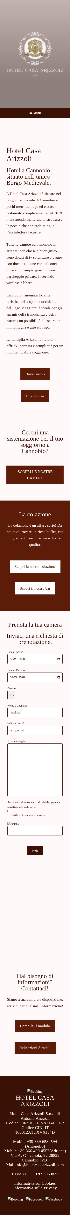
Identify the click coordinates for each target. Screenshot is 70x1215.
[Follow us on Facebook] (34, 1199)
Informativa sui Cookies (35, 1183)
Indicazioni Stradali (35, 1048)
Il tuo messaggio (16, 741)
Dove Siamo (35, 374)
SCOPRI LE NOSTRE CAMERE (35, 474)
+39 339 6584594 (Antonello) (41, 1144)
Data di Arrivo (15, 651)
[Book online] (15, 1199)
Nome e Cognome (17, 705)
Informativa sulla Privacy (35, 1187)
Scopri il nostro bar (35, 588)
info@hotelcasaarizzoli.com (40, 1164)
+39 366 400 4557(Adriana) (42, 1150)
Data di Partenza (16, 670)
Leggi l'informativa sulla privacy (22, 807)
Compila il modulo (35, 1026)
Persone (11, 688)
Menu (37, 113)
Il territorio (35, 396)
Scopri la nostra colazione (35, 566)
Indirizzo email (15, 723)
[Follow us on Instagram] (54, 1199)
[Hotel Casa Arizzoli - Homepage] (35, 1092)
